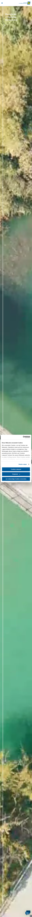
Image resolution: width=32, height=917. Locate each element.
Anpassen (15, 474)
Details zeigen (23, 464)
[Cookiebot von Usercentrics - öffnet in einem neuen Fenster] (23, 437)
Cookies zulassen (16, 469)
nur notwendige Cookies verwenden (16, 479)
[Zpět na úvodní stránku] (24, 3)
